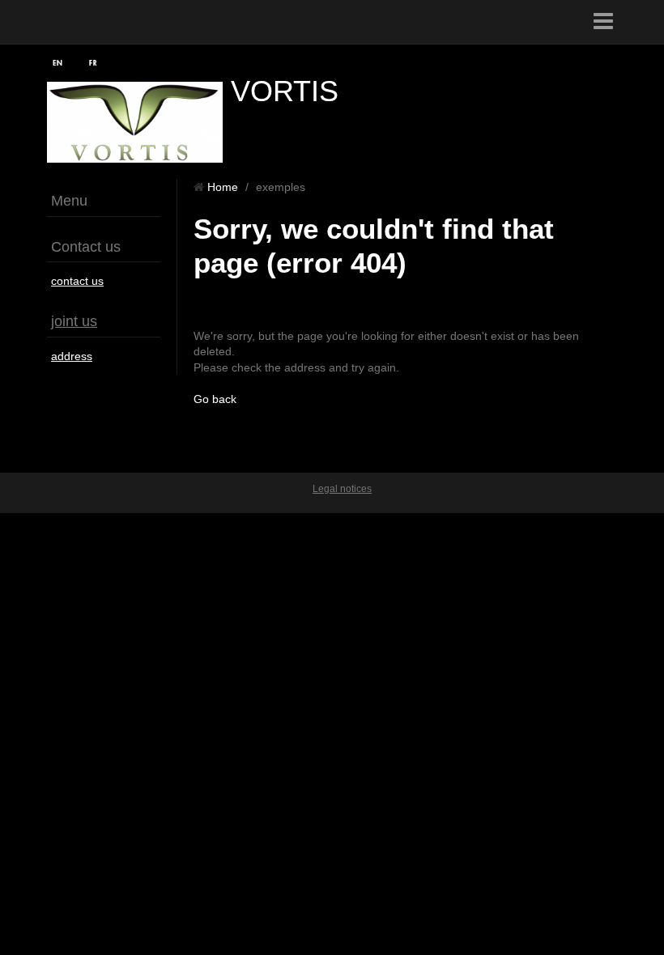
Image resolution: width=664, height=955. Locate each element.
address (71, 356)
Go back (215, 399)
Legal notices (342, 488)
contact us (77, 280)
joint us (74, 321)
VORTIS (284, 91)
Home (222, 186)
